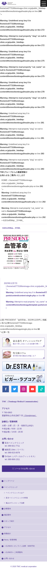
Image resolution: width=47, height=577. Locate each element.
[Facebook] (5, 389)
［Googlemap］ (30, 416)
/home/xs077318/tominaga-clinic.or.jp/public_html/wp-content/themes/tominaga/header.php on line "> (23, 198)
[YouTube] (32, 389)
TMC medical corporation (27, 566)
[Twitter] (14, 389)
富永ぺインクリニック (10, 3)
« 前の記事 (4, 323)
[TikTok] (41, 389)
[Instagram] (23, 389)
